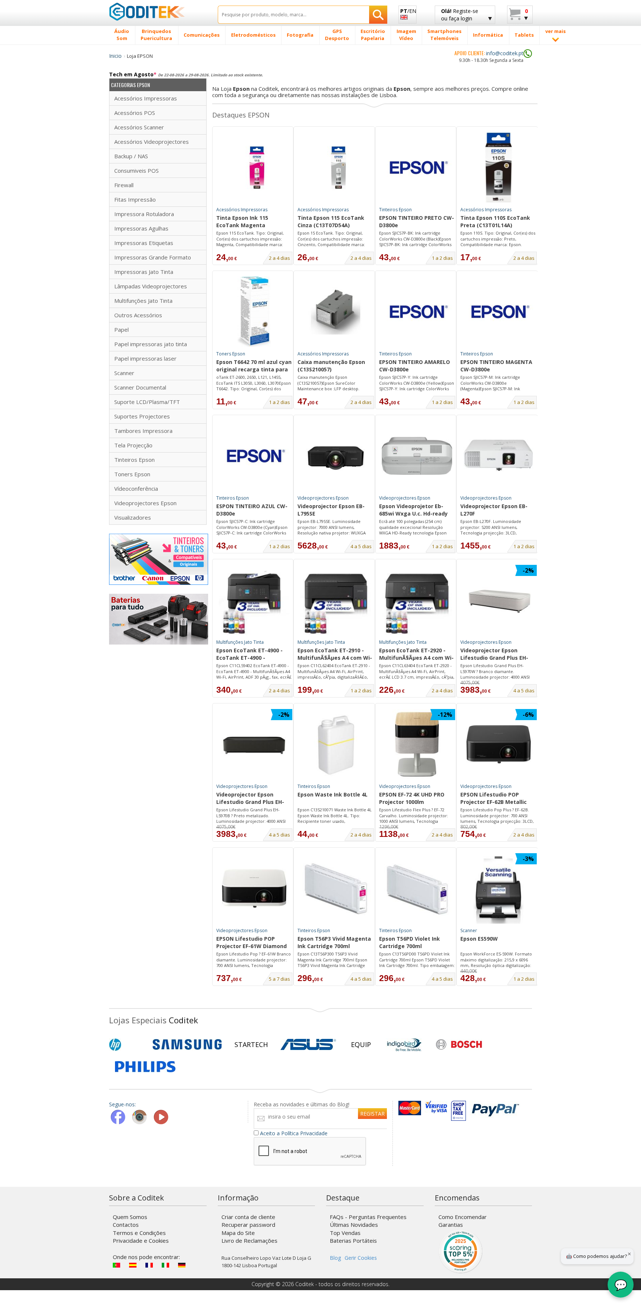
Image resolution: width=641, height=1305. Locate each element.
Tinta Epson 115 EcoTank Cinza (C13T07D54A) (331, 221)
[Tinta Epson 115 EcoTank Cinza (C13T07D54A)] (335, 167)
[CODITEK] (158, 11)
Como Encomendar (462, 1216)
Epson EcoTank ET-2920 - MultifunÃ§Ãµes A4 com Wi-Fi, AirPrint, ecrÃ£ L (416, 654)
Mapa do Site (238, 1232)
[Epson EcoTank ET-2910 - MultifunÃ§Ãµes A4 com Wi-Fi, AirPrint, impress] (335, 600)
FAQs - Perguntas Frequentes (368, 1216)
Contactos (126, 1224)
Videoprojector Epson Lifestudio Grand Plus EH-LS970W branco (494, 654)
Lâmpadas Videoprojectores (150, 286)
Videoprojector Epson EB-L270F (493, 510)
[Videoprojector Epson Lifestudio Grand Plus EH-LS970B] (254, 744)
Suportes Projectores (142, 416)
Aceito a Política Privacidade (294, 1133)
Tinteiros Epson (134, 459)
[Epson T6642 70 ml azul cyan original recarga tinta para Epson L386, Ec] (254, 311)
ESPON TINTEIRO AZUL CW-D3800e (251, 510)
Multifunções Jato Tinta (143, 300)
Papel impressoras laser (145, 358)
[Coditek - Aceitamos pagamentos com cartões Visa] (436, 1108)
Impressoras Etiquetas (143, 242)
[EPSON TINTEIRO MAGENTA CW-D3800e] (498, 311)
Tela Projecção (133, 445)
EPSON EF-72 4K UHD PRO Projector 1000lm (411, 798)
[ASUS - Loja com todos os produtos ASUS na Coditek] (308, 1044)
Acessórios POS (134, 112)
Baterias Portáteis (353, 1240)
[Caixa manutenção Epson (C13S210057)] (335, 311)
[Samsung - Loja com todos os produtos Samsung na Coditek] (187, 1044)
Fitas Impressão (135, 199)
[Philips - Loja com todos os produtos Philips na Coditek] (145, 1067)
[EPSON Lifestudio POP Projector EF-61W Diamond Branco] (254, 888)
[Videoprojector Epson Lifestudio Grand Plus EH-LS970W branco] (498, 600)
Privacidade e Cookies (141, 1240)
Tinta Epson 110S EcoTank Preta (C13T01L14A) (495, 221)
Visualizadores (132, 517)
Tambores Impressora (143, 430)
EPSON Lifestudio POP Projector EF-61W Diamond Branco (251, 943)
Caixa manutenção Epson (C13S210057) (331, 365)
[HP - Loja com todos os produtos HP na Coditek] (127, 1044)
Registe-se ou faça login (459, 14)
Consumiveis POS (136, 170)
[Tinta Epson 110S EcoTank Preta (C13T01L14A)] (498, 167)
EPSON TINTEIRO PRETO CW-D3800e (416, 221)
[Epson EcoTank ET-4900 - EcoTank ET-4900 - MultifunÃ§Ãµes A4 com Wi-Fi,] (254, 600)
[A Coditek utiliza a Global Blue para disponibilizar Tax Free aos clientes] (458, 1108)
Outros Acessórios (138, 315)
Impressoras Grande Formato (152, 257)
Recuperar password (248, 1224)
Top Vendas (345, 1232)
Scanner (124, 373)
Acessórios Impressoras (145, 98)
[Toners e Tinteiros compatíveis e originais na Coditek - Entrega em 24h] (158, 558)
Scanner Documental (140, 387)
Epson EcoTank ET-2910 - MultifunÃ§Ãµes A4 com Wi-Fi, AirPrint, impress (335, 654)
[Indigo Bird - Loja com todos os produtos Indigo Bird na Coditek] (404, 1044)
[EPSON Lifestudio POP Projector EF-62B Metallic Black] (498, 744)
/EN (408, 10)
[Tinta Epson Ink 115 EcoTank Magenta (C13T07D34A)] (254, 167)
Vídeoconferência (136, 488)
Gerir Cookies (361, 1257)
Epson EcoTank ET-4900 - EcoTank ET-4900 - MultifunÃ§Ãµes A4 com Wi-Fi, (253, 654)
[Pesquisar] (378, 15)
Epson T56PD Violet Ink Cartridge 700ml (409, 942)
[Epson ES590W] (498, 888)
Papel (121, 329)
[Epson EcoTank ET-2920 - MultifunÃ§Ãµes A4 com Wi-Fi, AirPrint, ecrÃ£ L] (417, 600)
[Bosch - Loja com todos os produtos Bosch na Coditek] (458, 1044)
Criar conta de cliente (248, 1216)
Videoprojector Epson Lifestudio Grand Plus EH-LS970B (250, 798)
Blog (335, 1257)
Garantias (450, 1224)
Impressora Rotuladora (144, 214)
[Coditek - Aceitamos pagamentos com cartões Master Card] (409, 1108)
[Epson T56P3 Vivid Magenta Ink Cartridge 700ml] (335, 888)
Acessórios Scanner (139, 127)
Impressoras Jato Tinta (143, 271)
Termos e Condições (139, 1232)
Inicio (115, 55)
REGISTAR (372, 1113)
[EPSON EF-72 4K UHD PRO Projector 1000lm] (417, 744)
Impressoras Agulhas (141, 228)
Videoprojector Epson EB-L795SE (331, 510)
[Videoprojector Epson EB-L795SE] (335, 456)
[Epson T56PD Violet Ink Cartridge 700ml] (417, 888)
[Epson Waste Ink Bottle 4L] (335, 744)
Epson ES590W (479, 938)
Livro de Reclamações (249, 1240)
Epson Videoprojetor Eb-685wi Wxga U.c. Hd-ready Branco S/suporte (413, 510)
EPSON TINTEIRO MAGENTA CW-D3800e (496, 365)
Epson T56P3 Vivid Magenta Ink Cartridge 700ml (334, 942)
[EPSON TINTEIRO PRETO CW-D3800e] (417, 167)
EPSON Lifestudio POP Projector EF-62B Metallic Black (493, 798)
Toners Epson (132, 474)
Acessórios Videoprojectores (151, 141)
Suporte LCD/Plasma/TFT (147, 401)
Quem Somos (130, 1216)
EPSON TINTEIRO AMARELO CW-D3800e (414, 365)
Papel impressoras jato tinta (150, 344)
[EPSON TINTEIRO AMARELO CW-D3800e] (417, 311)
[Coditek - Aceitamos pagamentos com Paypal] (495, 1108)
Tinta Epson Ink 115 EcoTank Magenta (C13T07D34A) (242, 222)
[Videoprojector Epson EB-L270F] (498, 456)
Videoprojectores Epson (145, 503)
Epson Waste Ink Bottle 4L (333, 794)
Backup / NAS (131, 156)
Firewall (124, 185)
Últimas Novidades (354, 1224)
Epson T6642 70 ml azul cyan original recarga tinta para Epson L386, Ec (254, 366)
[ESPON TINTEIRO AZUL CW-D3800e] (254, 456)
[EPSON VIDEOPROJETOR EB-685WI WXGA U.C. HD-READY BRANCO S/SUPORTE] (417, 456)
